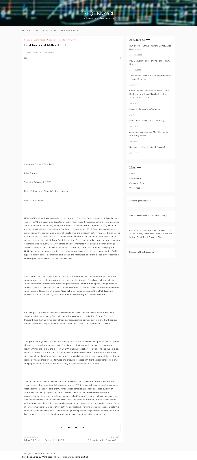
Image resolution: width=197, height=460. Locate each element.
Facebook (149, 252)
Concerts (28, 40)
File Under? (61, 40)
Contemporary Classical (44, 40)
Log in (132, 173)
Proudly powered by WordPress (37, 457)
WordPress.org (136, 188)
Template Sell (81, 457)
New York (72, 40)
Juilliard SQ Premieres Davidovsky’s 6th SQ (44, 440)
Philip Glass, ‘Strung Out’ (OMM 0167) (146, 120)
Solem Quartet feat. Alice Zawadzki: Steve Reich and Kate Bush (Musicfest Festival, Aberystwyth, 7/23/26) (149, 94)
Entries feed (135, 178)
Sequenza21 (98, 14)
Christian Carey (48, 52)
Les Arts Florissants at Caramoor (145, 109)
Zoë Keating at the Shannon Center (104, 440)
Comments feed (136, 183)
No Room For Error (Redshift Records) (147, 147)
